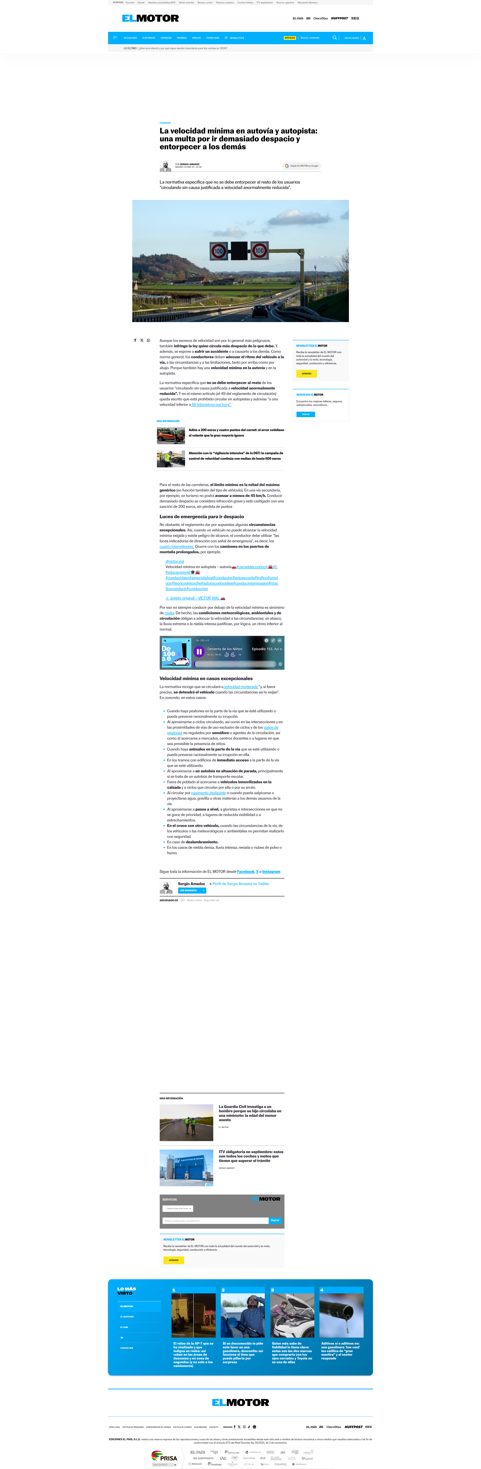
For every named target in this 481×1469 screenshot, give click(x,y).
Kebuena (304, 1458)
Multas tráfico (194, 900)
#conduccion (197, 588)
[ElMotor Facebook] (234, 1427)
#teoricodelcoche (186, 583)
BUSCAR (306, 414)
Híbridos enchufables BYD (162, 2)
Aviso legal (114, 1427)
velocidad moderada (241, 686)
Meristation (298, 1463)
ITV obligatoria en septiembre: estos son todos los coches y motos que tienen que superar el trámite (251, 1156)
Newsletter (237, 38)
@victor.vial (175, 561)
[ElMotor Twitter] (239, 1427)
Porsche (130, 2)
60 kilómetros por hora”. (211, 404)
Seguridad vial (211, 900)
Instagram (271, 871)
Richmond (195, 1463)
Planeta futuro (290, 1458)
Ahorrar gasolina (285, 2)
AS (121, 1337)
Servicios (290, 38)
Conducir (166, 38)
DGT (182, 900)
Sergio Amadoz (190, 164)
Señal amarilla (187, 2)
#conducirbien (177, 577)
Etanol (141, 2)
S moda (264, 1463)
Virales (196, 38)
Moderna (214, 1463)
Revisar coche (205, 2)
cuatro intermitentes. (177, 546)
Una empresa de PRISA (164, 1455)
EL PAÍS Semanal (277, 1458)
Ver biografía (188, 890)
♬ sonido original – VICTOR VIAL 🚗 (195, 598)
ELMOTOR (126, 1306)
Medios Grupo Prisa (164, 1464)
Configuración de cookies (158, 1427)
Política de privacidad (133, 1427)
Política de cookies (182, 1427)
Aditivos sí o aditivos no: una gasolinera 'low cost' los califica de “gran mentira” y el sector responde (340, 1351)
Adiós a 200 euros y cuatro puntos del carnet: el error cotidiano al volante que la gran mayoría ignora (236, 432)
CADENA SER (126, 1348)
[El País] (298, 19)
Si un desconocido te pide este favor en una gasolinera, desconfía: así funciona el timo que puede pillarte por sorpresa (243, 1353)
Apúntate (174, 1260)
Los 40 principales (216, 1452)
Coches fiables (246, 2)
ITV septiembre (265, 2)
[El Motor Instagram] (244, 1427)
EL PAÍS (124, 1327)
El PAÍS (197, 1452)
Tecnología (212, 38)
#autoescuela (243, 577)
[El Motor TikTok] (249, 1427)
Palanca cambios (225, 2)
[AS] (308, 19)
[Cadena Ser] (355, 19)
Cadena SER (269, 1452)
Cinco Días (248, 1458)
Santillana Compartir (253, 1452)
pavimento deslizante (208, 792)
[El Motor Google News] (254, 1427)
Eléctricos (148, 38)
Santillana (233, 1452)
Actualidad (130, 38)
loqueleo (280, 1463)
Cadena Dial (263, 1458)
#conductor (222, 577)
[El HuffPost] (339, 19)
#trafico (261, 577)
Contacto (213, 1427)
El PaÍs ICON (248, 1463)
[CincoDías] (321, 19)
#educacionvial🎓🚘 (183, 572)
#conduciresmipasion (251, 583)
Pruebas (182, 38)
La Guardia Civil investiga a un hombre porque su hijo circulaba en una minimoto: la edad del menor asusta (250, 1113)
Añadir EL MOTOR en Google (304, 166)
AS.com (281, 1452)
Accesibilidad (200, 1427)
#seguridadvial (201, 577)
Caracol (307, 1452)
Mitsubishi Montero (308, 2)
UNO (223, 1458)
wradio (234, 1458)
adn (293, 1452)
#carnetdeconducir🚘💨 (257, 566)
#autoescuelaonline (217, 583)
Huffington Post (202, 1458)
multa (169, 612)
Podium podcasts (232, 1463)
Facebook (246, 871)
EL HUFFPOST (127, 1316)
